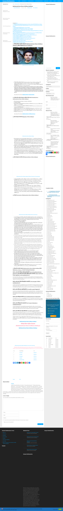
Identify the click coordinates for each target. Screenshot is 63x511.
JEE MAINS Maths (50, 252)
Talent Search (49, 282)
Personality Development (51, 268)
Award (48, 214)
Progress (48, 269)
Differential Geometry (50, 229)
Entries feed (49, 294)
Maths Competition (50, 262)
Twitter (49, 345)
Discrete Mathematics (50, 230)
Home (14, 4)
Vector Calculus (49, 288)
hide (16, 23)
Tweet (14, 379)
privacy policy (5, 436)
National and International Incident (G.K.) (53, 263)
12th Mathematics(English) (51, 206)
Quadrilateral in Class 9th (53, 80)
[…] (47, 118)
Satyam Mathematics (9, 1)
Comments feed (49, 295)
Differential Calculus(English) (51, 226)
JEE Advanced (49, 248)
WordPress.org (49, 296)
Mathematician (17, 4)
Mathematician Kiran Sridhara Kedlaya (28, 65)
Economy (48, 234)
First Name (47, 320)
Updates (48, 287)
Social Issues (49, 275)
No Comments (35, 7)
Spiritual (48, 277)
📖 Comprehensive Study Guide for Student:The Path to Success (53, 192)
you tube (20, 354)
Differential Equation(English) (51, 228)
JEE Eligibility (49, 249)
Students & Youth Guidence (51, 280)
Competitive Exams (50, 221)
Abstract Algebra (49, 210)
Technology (49, 284)
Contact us (4, 433)
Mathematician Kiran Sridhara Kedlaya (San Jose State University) (25, 345)
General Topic (49, 242)
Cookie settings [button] (55, 509)
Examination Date (50, 239)
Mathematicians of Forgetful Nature (32, 445)
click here (35, 352)
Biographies (49, 215)
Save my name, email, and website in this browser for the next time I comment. (16, 420)
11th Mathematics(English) (51, 203)
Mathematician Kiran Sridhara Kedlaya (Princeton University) (28, 214)
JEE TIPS (48, 254)
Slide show (48, 274)
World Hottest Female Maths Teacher (32, 432)
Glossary (48, 243)
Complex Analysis (49, 222)
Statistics (48, 278)
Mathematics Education (50, 259)
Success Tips (49, 281)
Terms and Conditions (6, 439)
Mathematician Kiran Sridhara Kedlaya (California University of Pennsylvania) (28, 176)
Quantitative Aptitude (50, 270)
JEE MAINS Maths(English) (51, 253)
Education (48, 235)
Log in (48, 292)
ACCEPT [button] (60, 509)
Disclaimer (4, 435)
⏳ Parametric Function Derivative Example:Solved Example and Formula (53, 195)
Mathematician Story (50, 257)
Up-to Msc (4, 441)
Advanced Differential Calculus (52, 213)
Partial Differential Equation (51, 267)
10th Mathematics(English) (51, 201)
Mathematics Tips (50, 261)
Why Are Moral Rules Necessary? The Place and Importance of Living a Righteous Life (53, 72)
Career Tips (49, 219)
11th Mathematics (50, 202)
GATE (48, 241)
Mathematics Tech (50, 260)
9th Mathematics (49, 208)
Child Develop (49, 220)
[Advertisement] (28, 16)
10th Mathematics (50, 200)
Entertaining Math (50, 236)
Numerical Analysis (50, 265)
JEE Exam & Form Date (50, 250)
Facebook (20, 352)
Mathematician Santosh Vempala (32, 449)
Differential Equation (50, 227)
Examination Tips (49, 240)
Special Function (49, 276)
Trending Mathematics (50, 285)
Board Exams (49, 216)
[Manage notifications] (2, 509)
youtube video (49, 289)
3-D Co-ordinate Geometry (51, 207)
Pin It (20, 379)
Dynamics (48, 233)
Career (48, 217)
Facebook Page (21, 359)
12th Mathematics (50, 204)
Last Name (47, 323)
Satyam (12, 383)
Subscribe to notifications (50, 90)
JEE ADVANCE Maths (50, 247)
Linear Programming (50, 255)
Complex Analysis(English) (51, 223)
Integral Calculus (49, 246)
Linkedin (49, 343)
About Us (4, 432)
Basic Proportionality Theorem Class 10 (52, 78)
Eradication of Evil (50, 237)
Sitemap (4, 438)
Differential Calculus (50, 224)
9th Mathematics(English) (51, 209)
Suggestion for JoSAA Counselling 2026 (52, 82)
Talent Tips (49, 283)
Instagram (21, 356)
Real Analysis (49, 271)
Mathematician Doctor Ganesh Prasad (32, 436)
